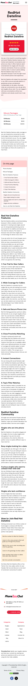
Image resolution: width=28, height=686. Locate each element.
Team (21, 629)
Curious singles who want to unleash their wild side (14, 200)
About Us (21, 638)
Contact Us (21, 635)
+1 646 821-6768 (15, 612)
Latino (7, 641)
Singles (7, 626)
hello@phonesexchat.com (13, 606)
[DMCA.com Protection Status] (14, 673)
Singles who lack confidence (11, 203)
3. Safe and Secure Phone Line (11, 182)
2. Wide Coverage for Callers (11, 180)
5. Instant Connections (9, 187)
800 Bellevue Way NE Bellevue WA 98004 (15, 602)
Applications (21, 626)
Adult (7, 629)
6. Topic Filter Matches (10, 189)
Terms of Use (7, 670)
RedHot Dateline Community (11, 192)
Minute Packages (8, 171)
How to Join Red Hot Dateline (11, 206)
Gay (7, 638)
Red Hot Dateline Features (10, 175)
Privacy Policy (20, 670)
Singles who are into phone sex (12, 195)
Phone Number (7, 168)
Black (7, 632)
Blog (21, 632)
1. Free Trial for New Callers (11, 177)
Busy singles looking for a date (12, 197)
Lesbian (7, 635)
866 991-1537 (14, 49)
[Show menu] (26, 2)
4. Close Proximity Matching (11, 184)
